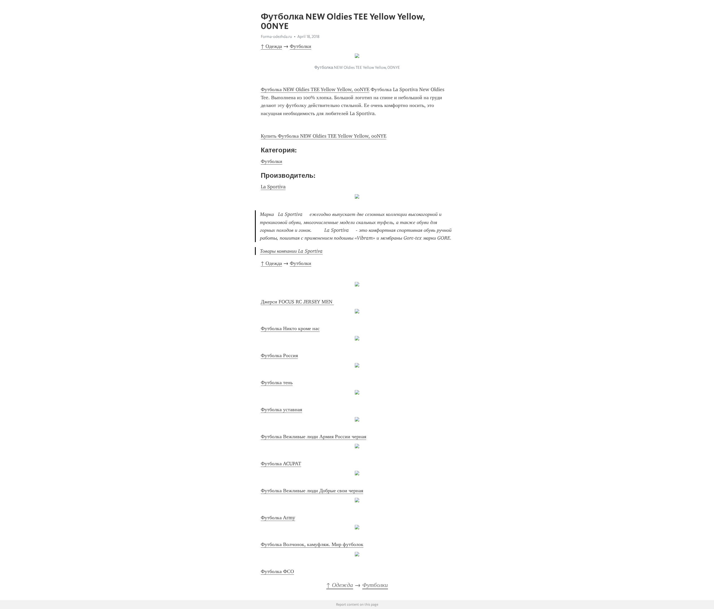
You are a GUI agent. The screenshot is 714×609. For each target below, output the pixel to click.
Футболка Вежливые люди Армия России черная (313, 436)
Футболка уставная (281, 409)
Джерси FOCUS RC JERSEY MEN (297, 302)
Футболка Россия (279, 355)
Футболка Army (278, 518)
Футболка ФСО (277, 571)
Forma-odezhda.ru (276, 36)
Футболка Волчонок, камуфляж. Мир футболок (312, 544)
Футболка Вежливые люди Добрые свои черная (312, 491)
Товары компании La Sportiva (291, 251)
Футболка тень (277, 382)
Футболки (300, 46)
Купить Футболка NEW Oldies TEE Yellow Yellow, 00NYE (323, 136)
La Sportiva (273, 187)
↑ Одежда (271, 46)
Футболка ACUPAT (281, 464)
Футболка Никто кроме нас (290, 328)
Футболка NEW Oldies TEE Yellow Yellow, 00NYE (315, 89)
